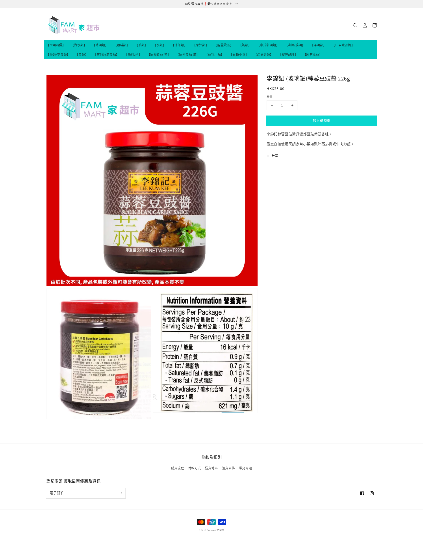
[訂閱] (121, 493)
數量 (270, 97)
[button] (355, 25)
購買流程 (177, 468)
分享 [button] (275, 156)
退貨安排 (228, 468)
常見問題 (245, 468)
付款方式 (194, 468)
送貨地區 (211, 468)
